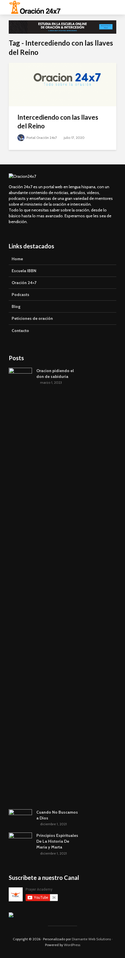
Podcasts (20, 294)
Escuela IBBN (24, 270)
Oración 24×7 (24, 282)
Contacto (20, 330)
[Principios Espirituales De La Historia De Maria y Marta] (20, 841)
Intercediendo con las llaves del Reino (57, 121)
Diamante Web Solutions (91, 939)
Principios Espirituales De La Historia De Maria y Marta (57, 841)
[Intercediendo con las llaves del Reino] (62, 84)
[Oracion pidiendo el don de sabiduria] (20, 585)
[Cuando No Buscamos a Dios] (20, 817)
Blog (16, 306)
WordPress (72, 945)
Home (17, 258)
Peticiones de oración (32, 318)
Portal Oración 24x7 (41, 137)
